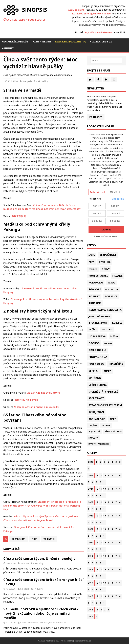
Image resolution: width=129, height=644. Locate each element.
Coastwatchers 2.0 (101, 41)
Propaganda (98, 357)
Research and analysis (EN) (70, 41)
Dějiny (106, 269)
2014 (90, 616)
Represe (94, 371)
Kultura (106, 329)
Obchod (94, 343)
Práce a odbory (96, 364)
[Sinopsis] (11, 10)
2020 (90, 542)
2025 (90, 475)
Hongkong (96, 282)
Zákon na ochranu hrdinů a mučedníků (36, 407)
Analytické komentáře (15, 41)
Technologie (97, 419)
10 (104, 475)
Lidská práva (97, 336)
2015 (90, 609)
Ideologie (95, 289)
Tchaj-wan (96, 412)
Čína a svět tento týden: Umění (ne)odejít (39, 558)
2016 (90, 596)
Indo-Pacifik (112, 289)
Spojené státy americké (103, 391)
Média (114, 336)
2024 (90, 488)
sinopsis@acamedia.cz (80, 640)
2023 (90, 502)
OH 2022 (108, 343)
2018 (90, 569)
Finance (117, 275)
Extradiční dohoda (98, 276)
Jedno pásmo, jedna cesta (105, 309)
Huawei (111, 282)
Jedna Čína (95, 302)
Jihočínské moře (98, 322)
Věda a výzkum (113, 431)
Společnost (96, 398)
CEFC (91, 262)
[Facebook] (98, 79)
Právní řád (116, 363)
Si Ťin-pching (98, 385)
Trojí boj (93, 425)
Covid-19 (93, 269)
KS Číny (93, 329)
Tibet (34, 539)
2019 (90, 556)
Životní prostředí (99, 444)
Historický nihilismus (25, 399)
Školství (93, 437)
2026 (90, 462)
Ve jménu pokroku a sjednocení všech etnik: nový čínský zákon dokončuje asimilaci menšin (41, 613)
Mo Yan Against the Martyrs (43, 392)
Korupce (117, 322)
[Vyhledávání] (106, 60)
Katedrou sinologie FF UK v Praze (91, 13)
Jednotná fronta (99, 316)
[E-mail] (114, 79)
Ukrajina (106, 425)
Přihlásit (95, 117)
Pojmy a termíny (41, 41)
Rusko (108, 371)
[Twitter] (90, 79)
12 (97, 475)
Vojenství (49, 539)
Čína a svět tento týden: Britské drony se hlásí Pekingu (43, 581)
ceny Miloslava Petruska (97, 32)
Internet (94, 296)
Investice (110, 296)
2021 (90, 529)
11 (100, 475)
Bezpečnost (19, 539)
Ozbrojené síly (97, 350)
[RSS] (106, 79)
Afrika (92, 255)
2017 (90, 582)
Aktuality (8, 48)
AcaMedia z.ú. (76, 9)
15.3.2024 (12, 81)
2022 (90, 515)
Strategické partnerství (105, 405)
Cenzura (105, 262)
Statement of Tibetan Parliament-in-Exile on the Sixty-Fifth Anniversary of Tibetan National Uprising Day (42, 505)
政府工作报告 (19, 216)
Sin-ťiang (95, 377)
